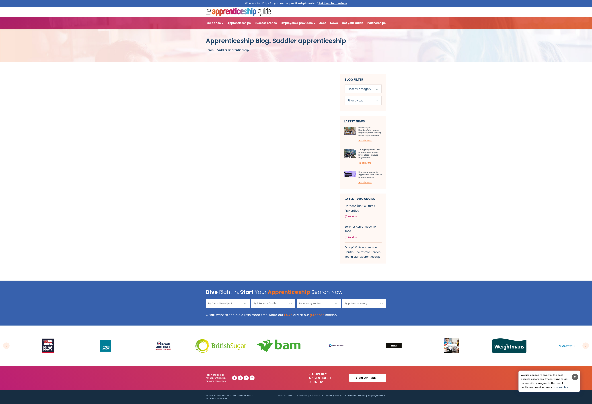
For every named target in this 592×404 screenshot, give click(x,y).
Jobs (322, 23)
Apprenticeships (239, 23)
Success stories (266, 23)
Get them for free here (333, 3)
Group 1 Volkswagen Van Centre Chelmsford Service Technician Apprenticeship (363, 252)
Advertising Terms (354, 395)
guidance (317, 315)
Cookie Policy (560, 387)
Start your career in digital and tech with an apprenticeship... (370, 175)
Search (282, 395)
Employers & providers (297, 23)
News (334, 23)
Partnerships (376, 23)
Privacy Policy (333, 395)
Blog (290, 395)
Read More (365, 140)
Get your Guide (352, 23)
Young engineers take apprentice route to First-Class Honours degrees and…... (369, 153)
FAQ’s (288, 315)
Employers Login (377, 395)
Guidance (214, 23)
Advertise (301, 395)
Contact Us (316, 395)
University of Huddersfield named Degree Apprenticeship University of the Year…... (370, 131)
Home (210, 50)
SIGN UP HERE (366, 378)
